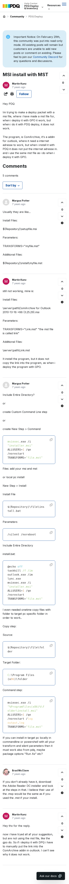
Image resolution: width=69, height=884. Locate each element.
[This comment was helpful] (62, 202)
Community (17, 16)
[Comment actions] (62, 222)
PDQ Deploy (35, 16)
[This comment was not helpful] (62, 216)
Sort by (11, 185)
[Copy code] (51, 439)
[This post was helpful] (64, 75)
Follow (24, 94)
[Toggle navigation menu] (64, 4)
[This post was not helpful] (64, 89)
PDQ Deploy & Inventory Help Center (4, 16)
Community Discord (45, 57)
